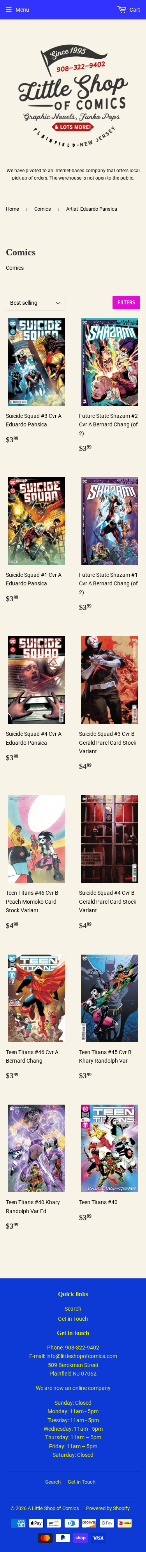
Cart (134, 10)
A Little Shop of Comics (53, 1508)
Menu (22, 10)
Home (12, 209)
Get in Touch (73, 1319)
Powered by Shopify (108, 1508)
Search (73, 1309)
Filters (126, 303)
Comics (42, 209)
